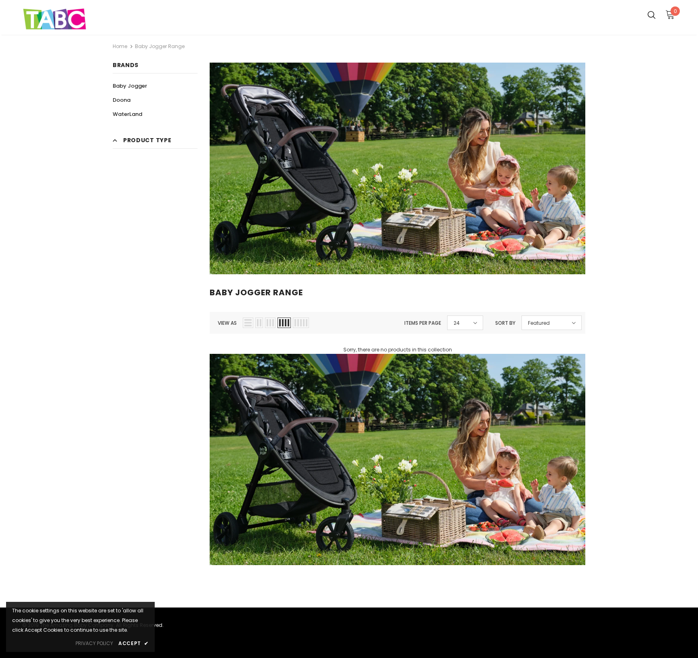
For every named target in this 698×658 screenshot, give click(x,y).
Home (120, 46)
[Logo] (69, 19)
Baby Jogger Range (160, 46)
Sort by (505, 323)
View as (227, 323)
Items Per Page (422, 323)
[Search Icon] (652, 15)
